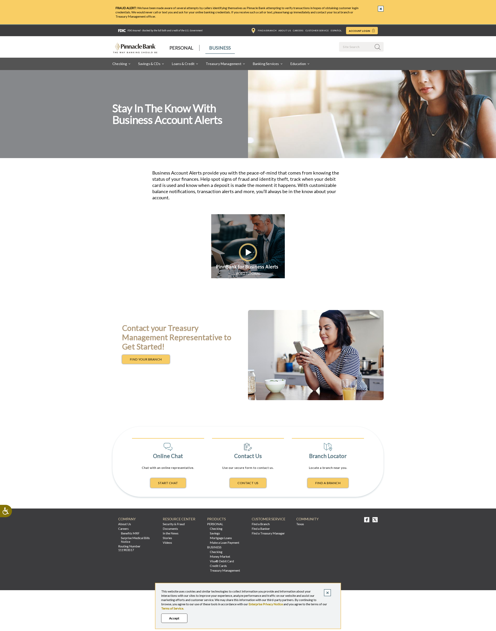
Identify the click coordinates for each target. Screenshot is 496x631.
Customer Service (317, 30)
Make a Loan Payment (224, 542)
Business (220, 48)
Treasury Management (225, 570)
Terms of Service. (172, 608)
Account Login (360, 30)
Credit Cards (218, 566)
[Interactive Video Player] (248, 277)
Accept (174, 618)
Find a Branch (267, 30)
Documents (170, 528)
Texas (300, 524)
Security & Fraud (174, 524)
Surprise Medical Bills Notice (135, 539)
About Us (284, 30)
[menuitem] (182, 48)
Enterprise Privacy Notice (266, 604)
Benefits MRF (130, 533)
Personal (181, 48)
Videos (167, 542)
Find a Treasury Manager (268, 533)
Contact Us (248, 483)
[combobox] (356, 47)
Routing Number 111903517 (129, 548)
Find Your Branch (150, 360)
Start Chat (168, 483)
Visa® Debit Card (222, 561)
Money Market (220, 556)
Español (336, 30)
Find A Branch (328, 483)
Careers (298, 30)
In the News (170, 533)
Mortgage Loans (221, 538)
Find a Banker (261, 528)
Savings (215, 533)
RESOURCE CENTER (179, 519)
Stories (167, 538)
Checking (216, 528)
